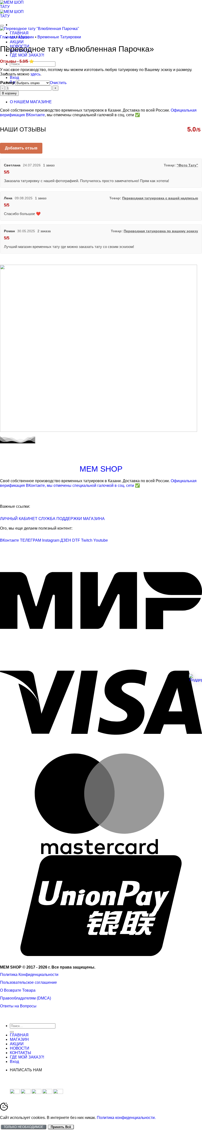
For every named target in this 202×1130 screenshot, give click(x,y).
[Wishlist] (2, 25)
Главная (7, 37)
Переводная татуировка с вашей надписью (160, 198)
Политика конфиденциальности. (126, 1118)
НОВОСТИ (19, 1048)
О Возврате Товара (17, 990)
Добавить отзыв (21, 148)
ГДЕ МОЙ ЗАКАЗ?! (27, 55)
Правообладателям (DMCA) (25, 998)
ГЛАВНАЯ (19, 33)
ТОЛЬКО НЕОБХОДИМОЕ (23, 1127)
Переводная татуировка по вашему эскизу (161, 231)
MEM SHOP (101, 468)
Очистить (58, 83)
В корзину (9, 93)
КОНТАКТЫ (20, 1053)
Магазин (26, 37)
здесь (35, 74)
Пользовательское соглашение (28, 982)
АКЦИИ (17, 42)
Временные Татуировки (59, 37)
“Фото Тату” (187, 165)
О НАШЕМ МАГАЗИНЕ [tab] (31, 102)
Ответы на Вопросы (18, 1006)
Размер (7, 83)
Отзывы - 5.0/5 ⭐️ (17, 61)
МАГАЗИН (19, 1039)
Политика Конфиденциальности (29, 974)
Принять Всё (61, 1127)
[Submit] (12, 1032)
